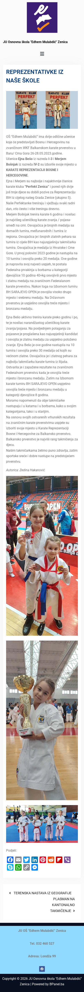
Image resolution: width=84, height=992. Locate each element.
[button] (42, 54)
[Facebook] (42, 969)
